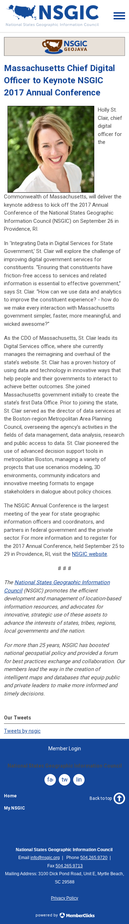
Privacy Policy (64, 898)
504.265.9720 (94, 857)
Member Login (64, 748)
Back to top (101, 798)
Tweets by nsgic (22, 731)
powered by (47, 915)
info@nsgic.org (45, 857)
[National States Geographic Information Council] (52, 26)
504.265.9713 (69, 865)
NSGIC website (89, 554)
